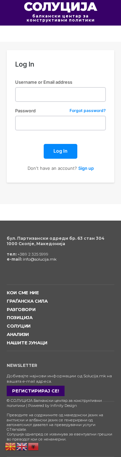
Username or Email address (43, 82)
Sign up (86, 168)
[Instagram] (18, 274)
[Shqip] (33, 446)
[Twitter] (28, 274)
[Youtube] (38, 274)
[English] (22, 446)
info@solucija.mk (39, 259)
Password (60, 111)
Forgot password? (88, 111)
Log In (60, 151)
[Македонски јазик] (10, 446)
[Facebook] (7, 274)
